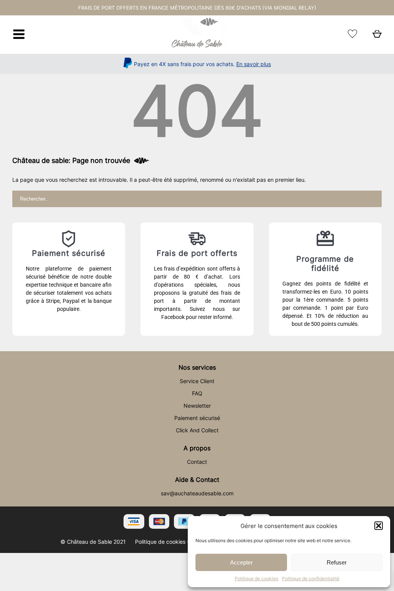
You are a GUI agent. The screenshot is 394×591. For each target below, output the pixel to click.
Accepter (241, 562)
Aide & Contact (197, 479)
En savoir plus (253, 64)
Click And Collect (197, 430)
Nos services (197, 367)
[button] (378, 526)
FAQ (197, 393)
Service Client (197, 381)
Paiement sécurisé (197, 418)
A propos (197, 448)
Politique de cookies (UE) (166, 541)
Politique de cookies (256, 578)
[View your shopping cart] (377, 36)
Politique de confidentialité (310, 578)
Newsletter (197, 405)
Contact (197, 461)
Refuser (337, 562)
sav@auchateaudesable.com (197, 493)
